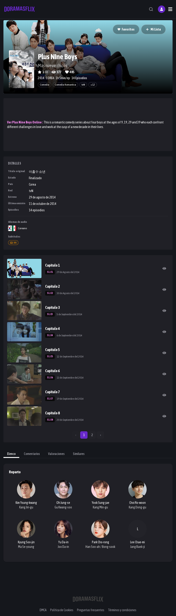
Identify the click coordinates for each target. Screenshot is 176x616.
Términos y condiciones (122, 610)
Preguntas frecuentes (90, 610)
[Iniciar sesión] (161, 9)
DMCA (43, 610)
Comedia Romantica (65, 84)
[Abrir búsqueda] (151, 9)
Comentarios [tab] (32, 454)
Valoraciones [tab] (56, 454)
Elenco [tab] (11, 454)
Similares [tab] (79, 454)
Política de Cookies (61, 610)
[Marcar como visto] (164, 268)
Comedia (44, 84)
